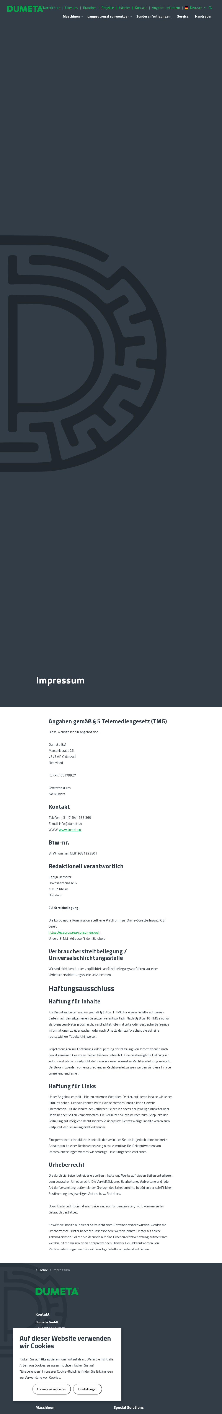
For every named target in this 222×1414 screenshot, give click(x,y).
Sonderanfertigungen (153, 16)
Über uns (71, 7)
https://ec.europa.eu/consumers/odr (74, 932)
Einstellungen (87, 1389)
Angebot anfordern (166, 7)
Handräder (203, 16)
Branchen (89, 7)
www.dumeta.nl (70, 829)
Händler (124, 7)
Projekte (107, 7)
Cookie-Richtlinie (68, 1371)
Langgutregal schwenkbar (108, 16)
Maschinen (71, 16)
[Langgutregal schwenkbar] (131, 16)
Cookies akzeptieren (51, 1389)
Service (183, 16)
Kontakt (141, 7)
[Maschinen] (82, 16)
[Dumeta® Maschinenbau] (25, 8)
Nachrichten (51, 7)
